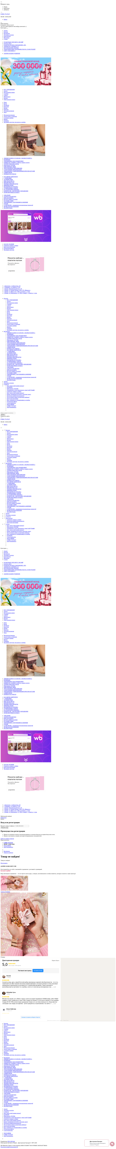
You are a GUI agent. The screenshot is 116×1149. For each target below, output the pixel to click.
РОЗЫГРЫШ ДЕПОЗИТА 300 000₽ (13, 42)
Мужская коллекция (9, 115)
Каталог (6, 32)
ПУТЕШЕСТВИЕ (8, 201)
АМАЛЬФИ (7, 195)
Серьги (6, 95)
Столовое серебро (8, 118)
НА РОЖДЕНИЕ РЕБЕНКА (11, 189)
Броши (5, 108)
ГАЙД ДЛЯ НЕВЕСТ (9, 50)
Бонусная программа (9, 247)
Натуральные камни (9, 92)
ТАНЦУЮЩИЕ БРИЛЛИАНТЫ (13, 169)
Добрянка (6, 9)
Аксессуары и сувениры (10, 116)
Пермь (5, 7)
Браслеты (6, 106)
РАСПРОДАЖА (8, 208)
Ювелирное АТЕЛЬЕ (9, 165)
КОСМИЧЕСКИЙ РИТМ (11, 176)
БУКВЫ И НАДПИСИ (10, 174)
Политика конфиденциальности (15, 395)
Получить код (4, 827)
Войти (5, 19)
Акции (5, 30)
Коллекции (7, 33)
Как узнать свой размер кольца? (15, 385)
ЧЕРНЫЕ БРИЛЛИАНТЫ (11, 184)
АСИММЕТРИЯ (8, 179)
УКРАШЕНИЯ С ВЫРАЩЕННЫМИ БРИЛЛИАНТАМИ (19, 171)
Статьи (6, 39)
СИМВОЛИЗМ (8, 172)
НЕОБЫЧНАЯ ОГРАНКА (11, 186)
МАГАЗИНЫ (10, 404)
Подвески (6, 105)
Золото (5, 91)
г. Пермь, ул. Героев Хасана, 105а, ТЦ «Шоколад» (17, 290)
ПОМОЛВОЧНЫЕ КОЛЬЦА (11, 192)
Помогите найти (5, 416)
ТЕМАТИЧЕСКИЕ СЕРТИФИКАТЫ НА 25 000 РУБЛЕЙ (19, 49)
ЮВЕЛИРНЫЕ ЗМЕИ (10, 167)
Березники (6, 8)
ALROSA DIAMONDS (10, 196)
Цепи (5, 102)
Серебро (6, 94)
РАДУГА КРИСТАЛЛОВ (10, 199)
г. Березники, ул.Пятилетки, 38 (12, 286)
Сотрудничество (11, 403)
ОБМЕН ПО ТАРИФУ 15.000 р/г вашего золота (17, 162)
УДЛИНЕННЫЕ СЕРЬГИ (11, 188)
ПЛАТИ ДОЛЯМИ (9, 244)
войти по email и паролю (7, 838)
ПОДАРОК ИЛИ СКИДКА (11, 48)
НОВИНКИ (7, 159)
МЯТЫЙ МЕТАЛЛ (9, 182)
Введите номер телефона (7, 826)
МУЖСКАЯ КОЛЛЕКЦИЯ (11, 206)
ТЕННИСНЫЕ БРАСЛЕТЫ (11, 164)
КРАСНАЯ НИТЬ (8, 198)
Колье (5, 103)
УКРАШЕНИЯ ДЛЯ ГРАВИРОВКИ (13, 161)
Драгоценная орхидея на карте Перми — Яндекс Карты (58, 1020)
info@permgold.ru (11, 407)
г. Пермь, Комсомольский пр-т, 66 (13, 288)
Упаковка (6, 120)
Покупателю (7, 36)
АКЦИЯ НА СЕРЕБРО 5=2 (11, 46)
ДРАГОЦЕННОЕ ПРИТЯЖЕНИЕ (13, 168)
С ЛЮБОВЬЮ (8, 178)
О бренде (6, 384)
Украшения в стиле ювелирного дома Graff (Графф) (21, 390)
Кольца (6, 98)
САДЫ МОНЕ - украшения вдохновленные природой (18, 205)
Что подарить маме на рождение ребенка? (18, 397)
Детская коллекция (9, 111)
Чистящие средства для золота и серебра (14, 122)
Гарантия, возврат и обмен (11, 245)
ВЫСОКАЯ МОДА (9, 181)
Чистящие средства (9, 250)
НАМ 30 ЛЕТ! (8, 43)
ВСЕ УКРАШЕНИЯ (9, 89)
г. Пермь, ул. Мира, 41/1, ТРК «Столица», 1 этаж (17, 291)
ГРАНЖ (6, 203)
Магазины (6, 37)
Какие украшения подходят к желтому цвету (19, 394)
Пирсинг (6, 109)
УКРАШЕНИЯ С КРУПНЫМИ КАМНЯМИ (16, 202)
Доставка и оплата (9, 35)
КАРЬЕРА (9, 387)
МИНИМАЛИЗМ (8, 185)
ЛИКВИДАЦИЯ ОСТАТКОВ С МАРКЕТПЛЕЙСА (18, 158)
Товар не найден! (8, 852)
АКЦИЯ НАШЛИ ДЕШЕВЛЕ (12, 53)
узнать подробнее (5, 891)
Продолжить (4, 863)
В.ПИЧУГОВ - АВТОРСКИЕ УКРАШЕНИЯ (16, 191)
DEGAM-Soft (11, 1141)
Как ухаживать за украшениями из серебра (18, 400)
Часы (5, 112)
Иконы (5, 119)
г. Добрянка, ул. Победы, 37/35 (12, 287)
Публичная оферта (9, 248)
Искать (3, 414)
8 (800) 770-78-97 (5, 14)
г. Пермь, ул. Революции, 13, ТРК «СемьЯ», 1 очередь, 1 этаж (20, 293)
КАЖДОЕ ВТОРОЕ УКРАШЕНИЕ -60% (15, 45)
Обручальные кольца (9, 99)
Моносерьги (7, 96)
